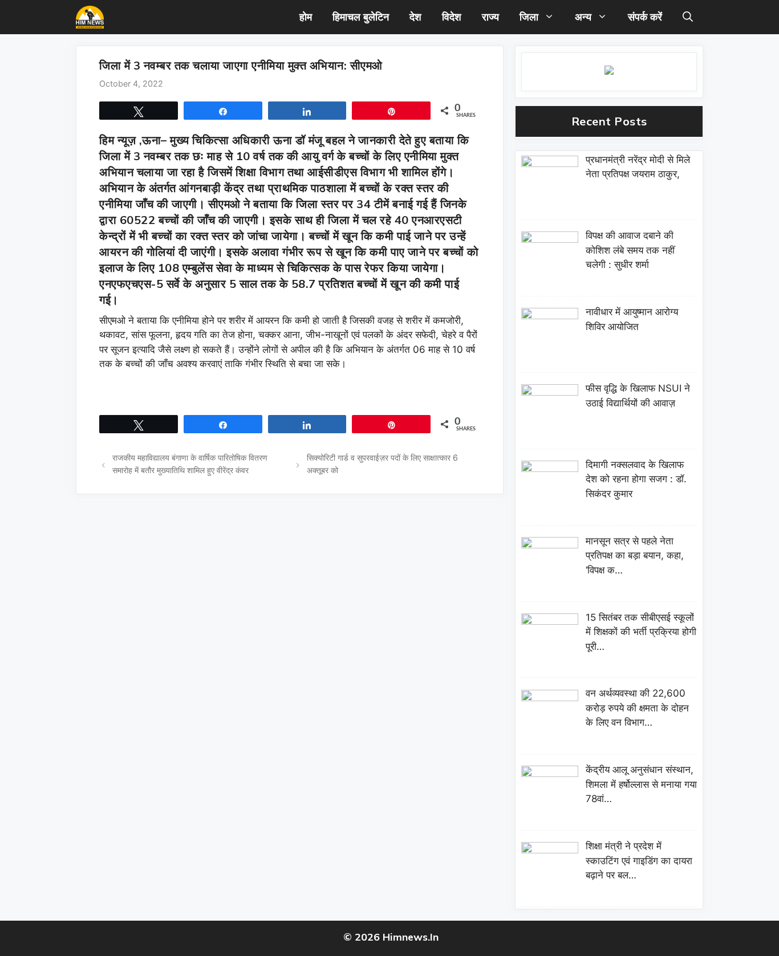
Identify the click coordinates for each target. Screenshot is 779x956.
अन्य (583, 16)
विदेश (451, 16)
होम (305, 16)
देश (415, 16)
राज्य (490, 16)
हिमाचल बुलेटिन (360, 16)
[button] (687, 17)
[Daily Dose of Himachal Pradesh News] (90, 17)
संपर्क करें (645, 16)
